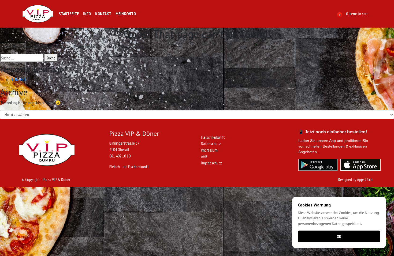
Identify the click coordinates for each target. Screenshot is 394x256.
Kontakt (103, 13)
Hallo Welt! (19, 79)
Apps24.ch (365, 179)
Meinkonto (126, 13)
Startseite (69, 13)
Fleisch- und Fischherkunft (129, 166)
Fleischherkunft (213, 137)
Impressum (209, 150)
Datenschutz (211, 143)
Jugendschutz (211, 162)
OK (339, 236)
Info (87, 13)
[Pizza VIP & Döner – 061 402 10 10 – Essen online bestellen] (38, 14)
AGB (204, 156)
